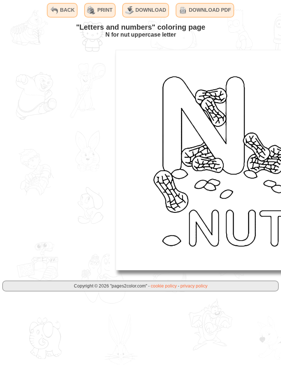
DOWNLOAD (150, 10)
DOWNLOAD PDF (209, 10)
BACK (67, 10)
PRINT (104, 10)
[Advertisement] (55, 160)
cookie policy (164, 286)
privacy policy (193, 286)
